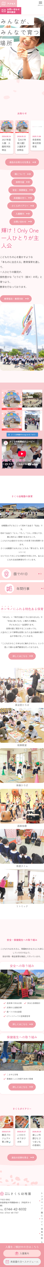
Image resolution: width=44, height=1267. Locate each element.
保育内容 (20, 182)
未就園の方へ (20, 197)
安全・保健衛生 (20, 189)
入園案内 (20, 213)
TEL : (13, 1209)
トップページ (42, 1201)
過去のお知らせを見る (20, 162)
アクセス (11, 3)
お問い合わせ (20, 221)
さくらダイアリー (19, 205)
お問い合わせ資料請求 (13, 11)
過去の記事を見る (19, 1157)
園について (42, 1218)
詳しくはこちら (20, 1024)
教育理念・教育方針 (13, 298)
